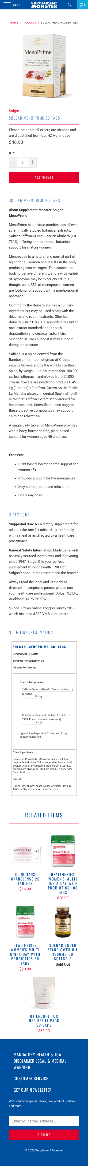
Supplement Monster (49, 1150)
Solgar (14, 111)
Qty (12, 153)
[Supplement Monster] (44, 4)
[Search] (72, 5)
